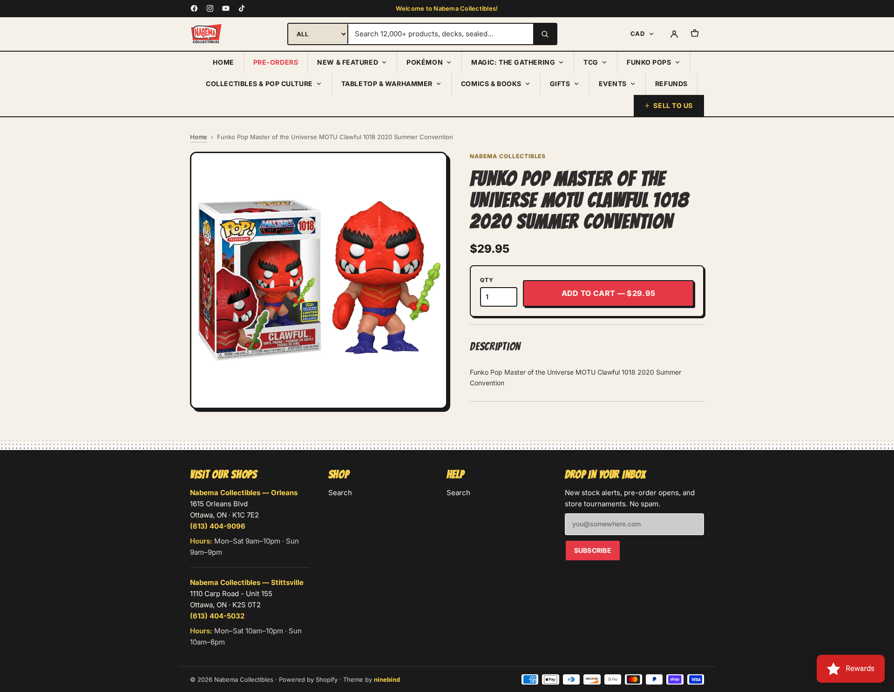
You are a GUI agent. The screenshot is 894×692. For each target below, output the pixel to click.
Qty (486, 279)
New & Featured (347, 62)
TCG (590, 62)
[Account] (674, 34)
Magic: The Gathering (513, 62)
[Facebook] (194, 8)
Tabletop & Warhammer (387, 83)
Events (613, 83)
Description (495, 346)
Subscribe (593, 550)
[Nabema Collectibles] (206, 34)
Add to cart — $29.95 (608, 293)
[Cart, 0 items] (694, 34)
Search (340, 492)
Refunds (671, 83)
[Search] (544, 34)
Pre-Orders (275, 62)
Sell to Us (673, 105)
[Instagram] (210, 8)
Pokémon (424, 62)
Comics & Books (491, 83)
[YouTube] (226, 8)
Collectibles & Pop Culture (259, 83)
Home (223, 62)
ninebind (387, 679)
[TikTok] (241, 8)
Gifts (560, 83)
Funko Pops (649, 62)
